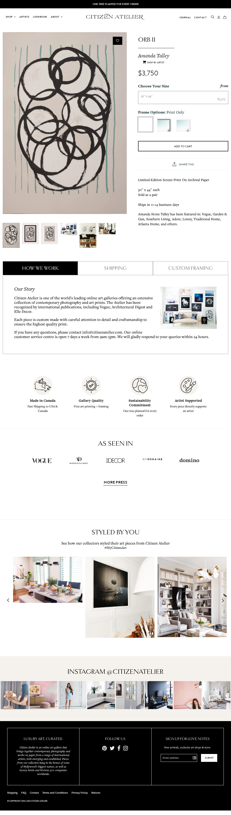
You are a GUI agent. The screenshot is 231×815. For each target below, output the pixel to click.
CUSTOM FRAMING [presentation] (190, 268)
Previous (9, 600)
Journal (185, 17)
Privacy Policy (80, 793)
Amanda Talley (153, 55)
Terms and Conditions (55, 793)
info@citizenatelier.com (102, 332)
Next (221, 600)
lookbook (40, 16)
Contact (200, 17)
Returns (95, 793)
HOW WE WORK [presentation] (40, 268)
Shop (9, 16)
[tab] (40, 268)
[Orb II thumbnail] (11, 235)
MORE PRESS (115, 482)
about (55, 16)
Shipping (12, 793)
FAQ (23, 793)
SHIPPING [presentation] (115, 268)
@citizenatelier (135, 672)
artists (24, 16)
